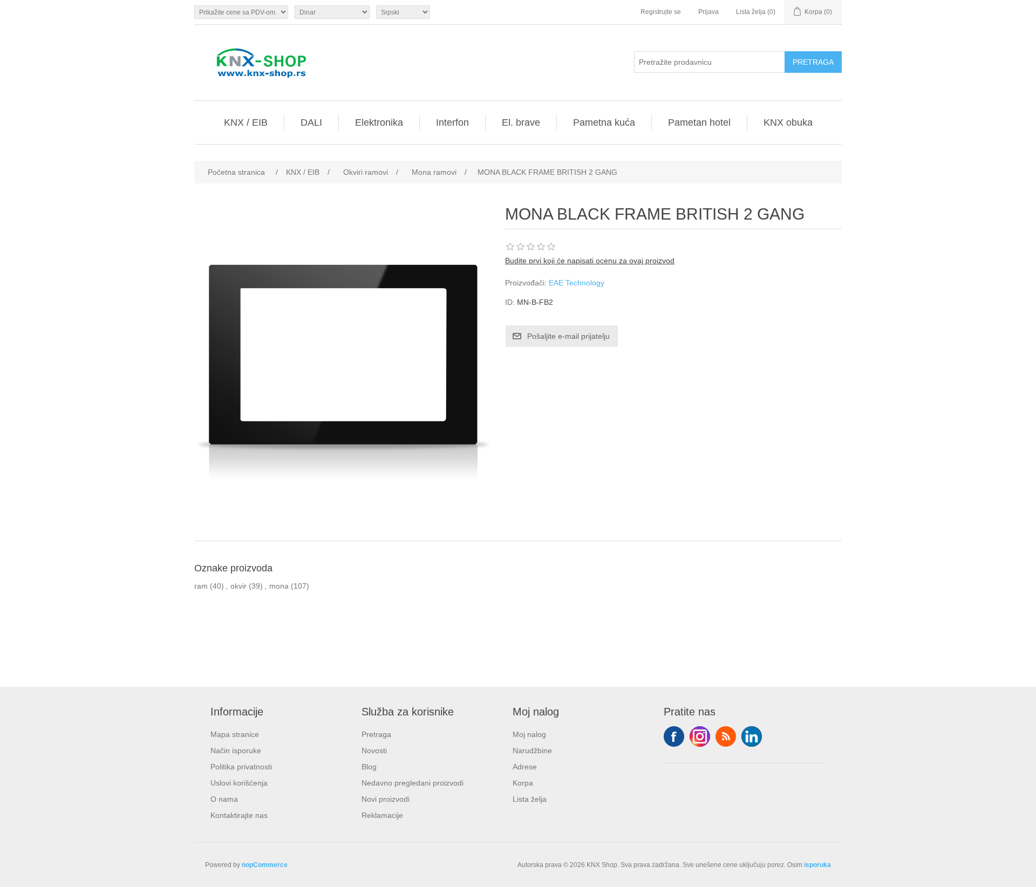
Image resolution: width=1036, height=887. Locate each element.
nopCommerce (265, 865)
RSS (725, 736)
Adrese (525, 766)
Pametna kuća (604, 122)
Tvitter (700, 736)
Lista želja (530, 799)
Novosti (374, 750)
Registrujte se (660, 12)
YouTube (751, 736)
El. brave (521, 122)
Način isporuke (235, 750)
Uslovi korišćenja (239, 783)
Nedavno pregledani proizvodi (413, 783)
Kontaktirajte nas (239, 815)
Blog (369, 766)
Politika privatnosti (241, 766)
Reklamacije (382, 815)
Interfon (452, 122)
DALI (311, 122)
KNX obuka (788, 122)
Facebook (674, 736)
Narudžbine (532, 750)
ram (201, 586)
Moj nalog (529, 734)
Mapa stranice (234, 734)
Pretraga (376, 734)
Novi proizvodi (386, 799)
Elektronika (379, 122)
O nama (224, 799)
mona (279, 586)
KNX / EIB (246, 122)
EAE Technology (576, 282)
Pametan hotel (699, 122)
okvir (238, 586)
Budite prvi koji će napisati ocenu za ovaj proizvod (589, 260)
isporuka (817, 865)
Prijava (708, 12)
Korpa (523, 783)
